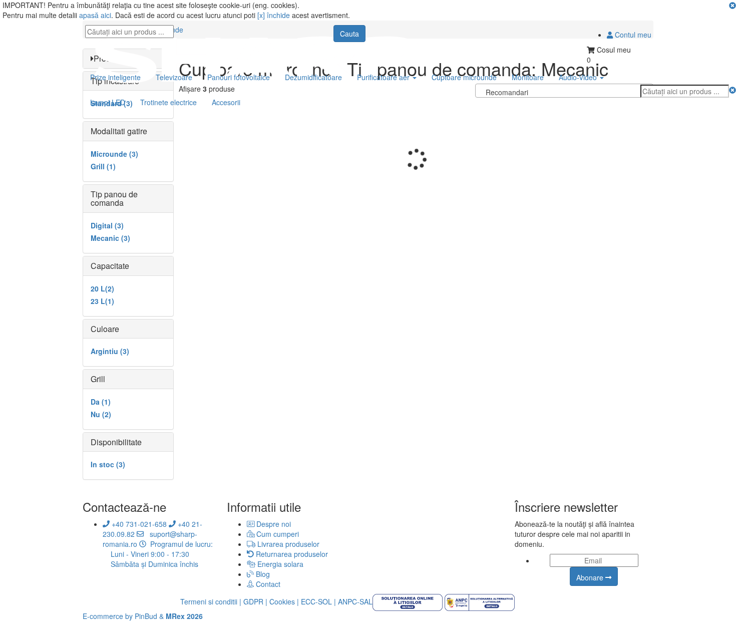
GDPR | (255, 601)
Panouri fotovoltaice (238, 77)
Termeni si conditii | (210, 601)
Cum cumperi (276, 534)
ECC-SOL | (318, 601)
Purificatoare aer (383, 77)
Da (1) (101, 402)
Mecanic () (110, 238)
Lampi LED (107, 102)
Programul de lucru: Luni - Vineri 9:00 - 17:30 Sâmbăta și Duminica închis (158, 554)
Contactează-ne (124, 506)
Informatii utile (264, 506)
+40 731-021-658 (138, 524)
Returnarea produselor (291, 554)
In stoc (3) (108, 464)
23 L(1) (102, 301)
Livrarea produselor (287, 544)
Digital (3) (107, 225)
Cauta (349, 34)
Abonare (590, 577)
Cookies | (284, 601)
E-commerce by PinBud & (143, 616)
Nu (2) (101, 414)
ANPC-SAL (355, 601)
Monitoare (528, 77)
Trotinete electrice (168, 102)
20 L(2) (102, 288)
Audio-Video (578, 77)
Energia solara (279, 564)
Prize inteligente (115, 77)
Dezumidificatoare (313, 77)
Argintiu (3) (110, 351)
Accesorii (226, 102)
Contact (267, 584)
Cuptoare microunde (464, 77)
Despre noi (272, 524)
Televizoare (174, 77)
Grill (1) (103, 166)
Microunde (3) (114, 154)
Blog (262, 574)
